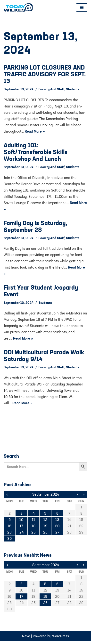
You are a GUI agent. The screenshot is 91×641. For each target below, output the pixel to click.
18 (33, 526)
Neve (26, 636)
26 (45, 532)
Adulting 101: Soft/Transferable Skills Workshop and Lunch (35, 152)
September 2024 (45, 494)
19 (45, 526)
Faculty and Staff (51, 89)
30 (9, 538)
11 (33, 519)
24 (21, 532)
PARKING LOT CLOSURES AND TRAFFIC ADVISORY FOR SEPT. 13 (45, 74)
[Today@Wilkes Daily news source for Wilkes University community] (19, 7)
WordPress (60, 636)
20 (57, 526)
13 (57, 519)
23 (9, 532)
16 (9, 526)
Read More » (35, 131)
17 (21, 526)
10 (21, 519)
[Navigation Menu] (81, 7)
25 (33, 532)
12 (45, 519)
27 (57, 532)
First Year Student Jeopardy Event (41, 291)
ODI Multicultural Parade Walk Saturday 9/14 (44, 355)
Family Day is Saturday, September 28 (35, 226)
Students (72, 89)
